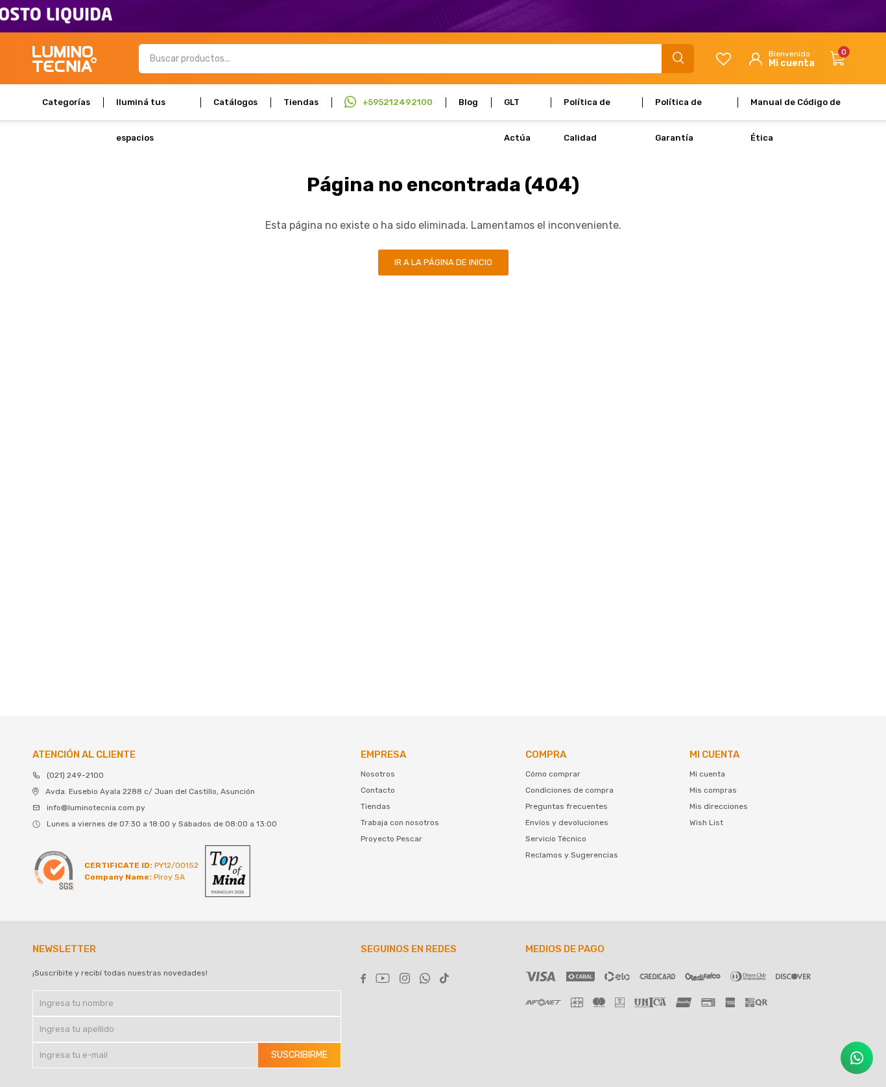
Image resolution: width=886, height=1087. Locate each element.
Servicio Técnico (555, 838)
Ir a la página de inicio (443, 262)
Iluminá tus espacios (140, 108)
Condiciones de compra (569, 790)
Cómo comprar (553, 773)
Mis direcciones (718, 806)
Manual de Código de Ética (795, 108)
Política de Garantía (678, 108)
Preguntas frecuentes (566, 806)
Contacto (378, 790)
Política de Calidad (587, 108)
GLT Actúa (517, 108)
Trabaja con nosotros (400, 822)
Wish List (706, 822)
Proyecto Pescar (391, 838)
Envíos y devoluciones (566, 822)
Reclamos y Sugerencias (571, 854)
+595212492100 (398, 102)
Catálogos (235, 102)
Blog (468, 102)
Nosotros (378, 773)
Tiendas (300, 102)
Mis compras (713, 790)
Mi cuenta (707, 773)
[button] (678, 58)
